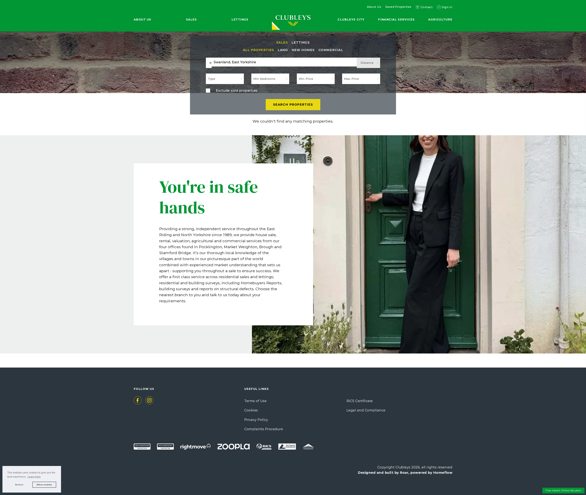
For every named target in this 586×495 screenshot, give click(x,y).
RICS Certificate (360, 401)
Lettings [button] (240, 19)
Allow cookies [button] (44, 484)
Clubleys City (351, 19)
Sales (282, 42)
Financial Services (396, 19)
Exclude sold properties (236, 90)
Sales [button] (191, 19)
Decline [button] (19, 484)
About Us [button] (142, 19)
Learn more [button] (34, 476)
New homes (303, 50)
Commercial (330, 50)
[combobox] (284, 62)
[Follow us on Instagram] (149, 400)
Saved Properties (398, 7)
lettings (301, 42)
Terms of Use (255, 401)
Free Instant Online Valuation (563, 490)
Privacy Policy (256, 420)
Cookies (251, 410)
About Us (374, 7)
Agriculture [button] (440, 19)
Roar (404, 473)
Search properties (293, 104)
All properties (258, 50)
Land (283, 50)
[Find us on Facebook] (138, 400)
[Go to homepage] (293, 12)
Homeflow (442, 473)
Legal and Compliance (366, 410)
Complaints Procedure (263, 429)
